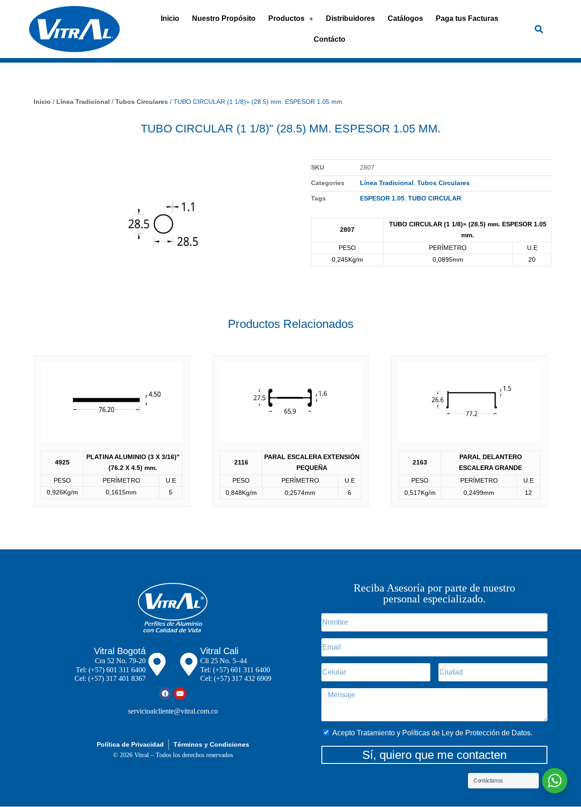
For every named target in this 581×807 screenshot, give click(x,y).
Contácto (329, 39)
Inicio (170, 18)
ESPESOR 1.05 (382, 198)
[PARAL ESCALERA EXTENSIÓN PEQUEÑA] (290, 404)
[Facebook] (165, 693)
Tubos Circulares (141, 101)
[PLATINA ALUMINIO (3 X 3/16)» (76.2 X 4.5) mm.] (111, 404)
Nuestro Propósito (224, 18)
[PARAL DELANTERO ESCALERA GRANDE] (469, 404)
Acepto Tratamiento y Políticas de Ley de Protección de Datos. (432, 733)
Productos (286, 18)
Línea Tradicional (83, 101)
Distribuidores (350, 18)
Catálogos (405, 18)
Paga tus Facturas (467, 18)
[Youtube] (180, 693)
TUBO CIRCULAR (434, 198)
